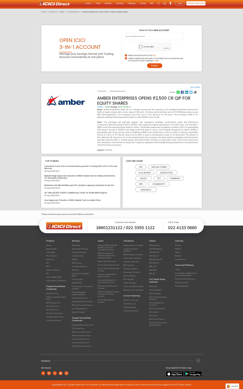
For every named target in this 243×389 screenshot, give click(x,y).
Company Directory (53, 320)
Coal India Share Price (80, 339)
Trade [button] (98, 3)
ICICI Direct (153, 316)
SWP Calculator (129, 276)
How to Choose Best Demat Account (108, 269)
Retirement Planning (80, 249)
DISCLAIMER (195, 87)
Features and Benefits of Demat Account (107, 275)
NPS (141, 184)
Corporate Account (130, 311)
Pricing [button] (143, 3)
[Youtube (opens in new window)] (66, 373)
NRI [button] (151, 3)
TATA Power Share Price (81, 332)
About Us (75, 270)
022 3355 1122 (140, 227)
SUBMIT (154, 65)
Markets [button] (108, 3)
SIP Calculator (128, 279)
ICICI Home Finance (156, 319)
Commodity (159, 184)
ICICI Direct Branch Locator (82, 302)
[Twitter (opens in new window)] (55, 373)
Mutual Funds (159, 167)
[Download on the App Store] (175, 373)
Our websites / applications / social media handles (186, 274)
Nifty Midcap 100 (155, 259)
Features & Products (80, 298)
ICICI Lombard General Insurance (158, 298)
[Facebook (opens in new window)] (43, 373)
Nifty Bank (153, 270)
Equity (62, 12)
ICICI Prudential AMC (157, 308)
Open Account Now (195, 3)
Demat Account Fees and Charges (107, 287)
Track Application (181, 286)
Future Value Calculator (132, 258)
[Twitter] (191, 92)
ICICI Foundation (155, 290)
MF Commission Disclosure (82, 305)
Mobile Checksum (182, 282)
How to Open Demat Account (106, 301)
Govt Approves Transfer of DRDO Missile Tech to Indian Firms (72, 200)
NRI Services (77, 263)
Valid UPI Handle (78, 312)
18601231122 (109, 227)
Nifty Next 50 (154, 263)
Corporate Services (79, 266)
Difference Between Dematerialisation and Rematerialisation (106, 255)
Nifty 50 (152, 273)
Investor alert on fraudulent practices (82, 287)
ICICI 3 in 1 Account (130, 300)
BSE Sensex (154, 256)
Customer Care (78, 256)
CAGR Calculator (129, 283)
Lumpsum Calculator (131, 262)
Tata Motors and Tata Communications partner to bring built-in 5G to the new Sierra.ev (80, 167)
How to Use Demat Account (108, 265)
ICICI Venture (154, 312)
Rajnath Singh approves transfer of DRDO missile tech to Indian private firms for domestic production (79, 177)
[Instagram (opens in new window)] (49, 373)
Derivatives (166, 172)
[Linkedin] (186, 92)
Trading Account (129, 307)
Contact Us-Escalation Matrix (80, 274)
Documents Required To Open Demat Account (107, 281)
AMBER (100, 107)
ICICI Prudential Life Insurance (156, 304)
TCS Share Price (78, 328)
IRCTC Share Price (53, 303)
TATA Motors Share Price (81, 346)
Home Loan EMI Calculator (133, 286)
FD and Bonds (51, 256)
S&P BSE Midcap (155, 249)
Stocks (49, 245)
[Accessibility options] (170, 3)
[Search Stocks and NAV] (159, 3)
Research (53, 12)
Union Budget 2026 (53, 277)
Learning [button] (119, 3)
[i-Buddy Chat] (232, 384)
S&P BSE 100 (154, 252)
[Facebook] (182, 92)
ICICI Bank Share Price (80, 343)
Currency (175, 178)
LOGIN (179, 3)
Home (43, 12)
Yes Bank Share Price (54, 313)
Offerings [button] (132, 3)
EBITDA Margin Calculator (133, 255)
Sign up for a (154, 30)
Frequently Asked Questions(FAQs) (79, 293)
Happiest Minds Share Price (83, 325)
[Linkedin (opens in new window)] (61, 373)
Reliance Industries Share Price (56, 298)
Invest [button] (88, 3)
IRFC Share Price (52, 306)
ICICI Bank (153, 286)
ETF (159, 178)
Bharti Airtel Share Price (81, 336)
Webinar (178, 249)
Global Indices (154, 245)
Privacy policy (77, 279)
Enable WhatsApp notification (142, 55)
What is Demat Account (107, 261)
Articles (178, 245)
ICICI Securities (155, 293)
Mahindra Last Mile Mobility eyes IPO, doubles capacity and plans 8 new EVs (79, 185)
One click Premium (79, 252)
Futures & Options (53, 270)
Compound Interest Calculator (130, 250)
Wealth (74, 259)
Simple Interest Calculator (133, 245)
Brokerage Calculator (131, 272)
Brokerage (76, 245)
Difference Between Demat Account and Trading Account (108, 294)
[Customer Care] (164, 3)
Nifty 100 (152, 266)
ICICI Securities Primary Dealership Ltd (158, 324)
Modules (178, 256)
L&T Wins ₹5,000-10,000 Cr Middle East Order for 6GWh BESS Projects (75, 193)
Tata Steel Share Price (55, 317)
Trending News (73, 12)
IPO (141, 167)
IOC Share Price (52, 310)
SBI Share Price (52, 293)
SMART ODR (77, 283)
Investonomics (180, 259)
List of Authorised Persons (185, 279)
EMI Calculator (128, 265)
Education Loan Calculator (133, 290)
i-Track (177, 270)
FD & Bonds (145, 172)
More (157, 61)
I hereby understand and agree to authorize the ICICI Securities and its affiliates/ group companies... (155, 59)
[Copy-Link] (195, 92)
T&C (154, 55)
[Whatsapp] (178, 92)
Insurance (50, 259)
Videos (177, 252)
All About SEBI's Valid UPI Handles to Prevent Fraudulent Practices (107, 247)
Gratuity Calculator (130, 269)
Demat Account (129, 304)
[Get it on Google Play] (193, 373)
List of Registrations (79, 309)
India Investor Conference (56, 281)
